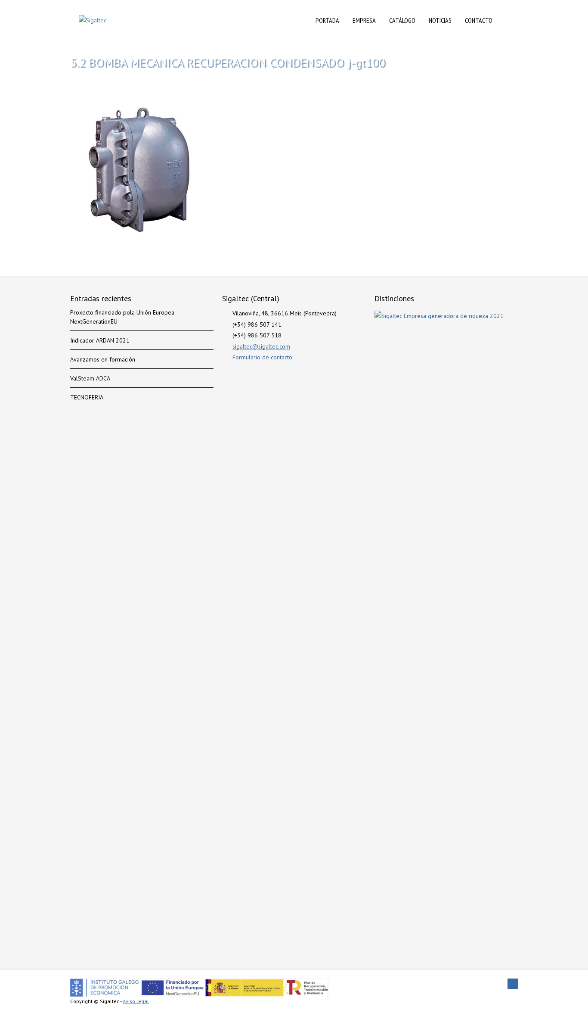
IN (508, 20)
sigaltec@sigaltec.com (261, 346)
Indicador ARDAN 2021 (100, 340)
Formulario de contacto (262, 357)
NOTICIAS (440, 20)
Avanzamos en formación (102, 359)
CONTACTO (478, 20)
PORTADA (327, 20)
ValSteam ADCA (90, 378)
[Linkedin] (513, 984)
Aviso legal (136, 1001)
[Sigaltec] (92, 20)
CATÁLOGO (402, 20)
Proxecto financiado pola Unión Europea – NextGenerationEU (124, 317)
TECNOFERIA (86, 397)
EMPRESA (364, 20)
